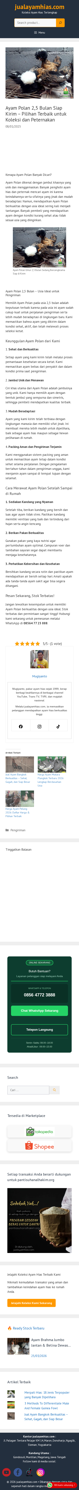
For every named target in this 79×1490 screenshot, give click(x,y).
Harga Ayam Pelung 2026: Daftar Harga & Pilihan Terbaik (18, 812)
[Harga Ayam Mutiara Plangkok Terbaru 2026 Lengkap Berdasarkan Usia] (52, 764)
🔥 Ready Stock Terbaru (25, 1328)
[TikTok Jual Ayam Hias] (29, 1473)
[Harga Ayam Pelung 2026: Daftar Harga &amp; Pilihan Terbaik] (20, 799)
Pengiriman (17, 830)
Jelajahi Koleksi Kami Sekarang (31, 1303)
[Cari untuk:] (28, 1090)
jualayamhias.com (39, 6)
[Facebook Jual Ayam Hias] (17, 1473)
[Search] (60, 22)
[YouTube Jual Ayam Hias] (6, 1473)
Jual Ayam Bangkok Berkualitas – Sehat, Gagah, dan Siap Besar (18, 778)
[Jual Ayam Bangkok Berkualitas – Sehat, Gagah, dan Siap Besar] (20, 764)
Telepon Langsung (39, 1029)
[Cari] (54, 1090)
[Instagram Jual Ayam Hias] (40, 1473)
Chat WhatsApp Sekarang (39, 1010)
